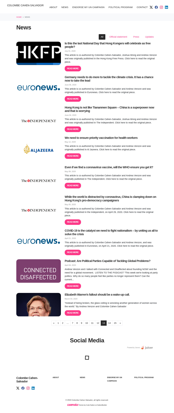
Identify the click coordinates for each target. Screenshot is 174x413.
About (53, 7)
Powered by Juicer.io (133, 348)
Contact (142, 7)
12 (98, 323)
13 (103, 323)
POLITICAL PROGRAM (144, 377)
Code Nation (90, 405)
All (102, 37)
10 (86, 323)
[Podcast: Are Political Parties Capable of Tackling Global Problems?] (38, 271)
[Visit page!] (151, 7)
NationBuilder (102, 405)
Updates (149, 37)
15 (115, 323)
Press (136, 37)
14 (109, 323)
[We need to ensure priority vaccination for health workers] (38, 148)
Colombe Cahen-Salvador (25, 5)
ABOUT (56, 377)
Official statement (118, 37)
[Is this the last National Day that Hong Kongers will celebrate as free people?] (38, 53)
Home (19, 17)
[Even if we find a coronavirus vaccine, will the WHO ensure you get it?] (38, 177)
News (65, 7)
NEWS (82, 377)
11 (92, 323)
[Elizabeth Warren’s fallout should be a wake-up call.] (38, 304)
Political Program (121, 7)
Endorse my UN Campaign (88, 7)
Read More (73, 68)
